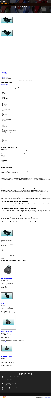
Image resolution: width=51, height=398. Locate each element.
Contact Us (45, 4)
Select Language (46, 1)
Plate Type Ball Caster (6, 303)
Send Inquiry (4, 72)
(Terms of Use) (48, 396)
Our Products (38, 4)
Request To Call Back (5, 73)
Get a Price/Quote (4, 84)
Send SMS (12, 388)
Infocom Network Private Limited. (46, 397)
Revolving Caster (5, 77)
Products (3, 76)
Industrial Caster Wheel (6, 356)
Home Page (22, 4)
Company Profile (30, 4)
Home (3, 74)
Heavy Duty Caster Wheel (6, 331)
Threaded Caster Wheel (6, 278)
